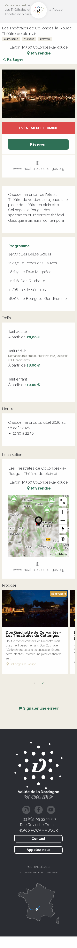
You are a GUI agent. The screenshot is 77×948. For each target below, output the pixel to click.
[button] (38, 94)
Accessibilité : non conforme (38, 872)
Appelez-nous (39, 850)
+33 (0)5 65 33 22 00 (38, 819)
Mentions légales (38, 867)
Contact (38, 839)
